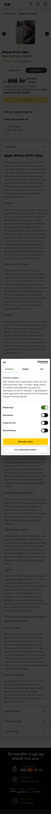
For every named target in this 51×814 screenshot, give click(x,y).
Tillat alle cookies (25, 442)
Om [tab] (41, 369)
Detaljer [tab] (25, 369)
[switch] (44, 415)
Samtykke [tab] (9, 369)
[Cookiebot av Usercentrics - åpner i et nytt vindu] (37, 362)
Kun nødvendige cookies (25, 450)
